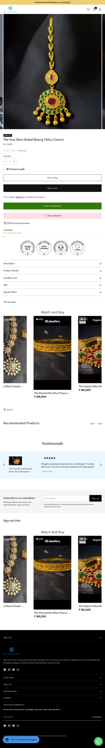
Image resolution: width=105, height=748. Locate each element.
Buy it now (52, 188)
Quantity (7, 156)
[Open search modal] (88, 9)
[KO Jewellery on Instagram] (9, 670)
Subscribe (96, 717)
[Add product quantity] (14, 161)
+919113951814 (65, 2)
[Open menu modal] (100, 9)
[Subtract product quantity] (6, 161)
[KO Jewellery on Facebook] (5, 670)
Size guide (11, 302)
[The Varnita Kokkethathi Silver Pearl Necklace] (22, 460)
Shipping (20, 197)
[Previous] (18, 2)
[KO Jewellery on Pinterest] (13, 670)
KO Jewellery (21, 736)
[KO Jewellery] (10, 9)
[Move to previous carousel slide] (93, 423)
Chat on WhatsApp (52, 206)
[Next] (87, 2)
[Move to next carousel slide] (99, 423)
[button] (52, 358)
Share (10, 409)
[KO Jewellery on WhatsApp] (18, 670)
